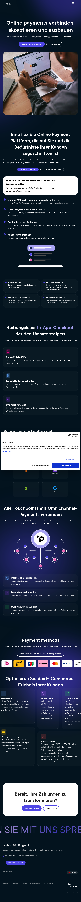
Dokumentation (48, 884)
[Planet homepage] (7, 3)
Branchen (16, 884)
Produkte (6, 884)
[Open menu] (73, 3)
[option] (72, 872)
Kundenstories (35, 884)
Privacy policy (7, 872)
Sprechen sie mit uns (15, 863)
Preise (25, 884)
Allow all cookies (66, 466)
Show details (70, 459)
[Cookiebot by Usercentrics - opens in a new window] (69, 435)
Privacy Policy (7, 451)
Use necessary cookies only (40, 466)
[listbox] (72, 872)
